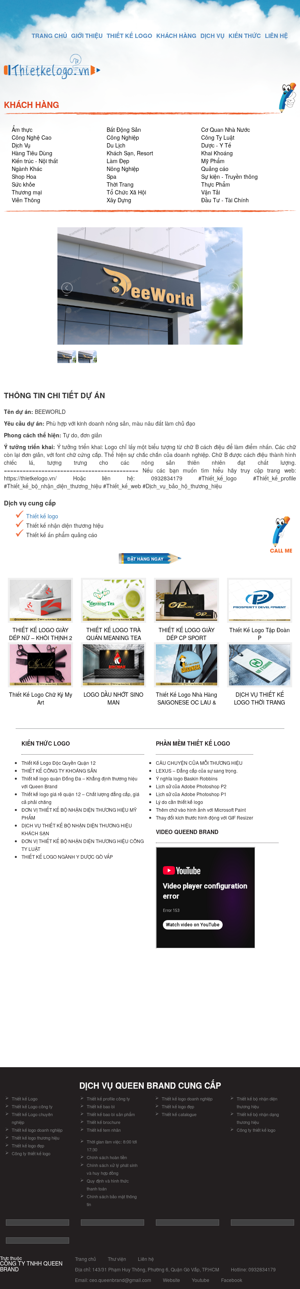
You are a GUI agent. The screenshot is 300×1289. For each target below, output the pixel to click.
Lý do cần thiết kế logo (179, 801)
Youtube (200, 1279)
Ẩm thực (22, 129)
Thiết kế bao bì (101, 1106)
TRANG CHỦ (49, 35)
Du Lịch (116, 145)
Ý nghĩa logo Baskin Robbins (187, 778)
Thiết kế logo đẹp (28, 1145)
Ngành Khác (27, 169)
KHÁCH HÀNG (176, 35)
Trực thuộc (31, 1264)
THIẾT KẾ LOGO (129, 35)
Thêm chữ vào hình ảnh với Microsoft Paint (201, 809)
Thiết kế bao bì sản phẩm (111, 1114)
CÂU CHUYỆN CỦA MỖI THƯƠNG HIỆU (199, 762)
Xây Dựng (119, 200)
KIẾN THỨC (245, 35)
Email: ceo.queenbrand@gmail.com (113, 1279)
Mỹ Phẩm (213, 161)
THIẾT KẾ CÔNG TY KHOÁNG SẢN (59, 770)
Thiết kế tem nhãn (104, 1130)
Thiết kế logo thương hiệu (35, 1137)
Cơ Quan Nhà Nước (225, 129)
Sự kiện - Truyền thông (229, 176)
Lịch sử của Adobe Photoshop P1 (191, 794)
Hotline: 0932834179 (253, 1269)
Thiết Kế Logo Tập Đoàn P (259, 634)
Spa (111, 176)
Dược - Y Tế (216, 145)
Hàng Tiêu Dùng (32, 153)
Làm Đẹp (118, 161)
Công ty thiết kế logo (31, 1153)
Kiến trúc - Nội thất (35, 161)
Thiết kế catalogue (179, 1114)
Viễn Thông (26, 200)
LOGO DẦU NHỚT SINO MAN (113, 698)
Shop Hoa (24, 176)
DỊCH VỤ (212, 35)
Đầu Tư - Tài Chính (225, 200)
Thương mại (27, 192)
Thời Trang (120, 184)
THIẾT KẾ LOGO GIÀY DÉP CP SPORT (186, 634)
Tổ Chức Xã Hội (126, 192)
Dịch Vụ (21, 145)
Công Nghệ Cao (32, 137)
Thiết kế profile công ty (108, 1098)
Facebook (231, 1279)
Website (171, 1279)
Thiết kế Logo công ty (32, 1106)
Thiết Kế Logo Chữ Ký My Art (40, 698)
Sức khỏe (23, 184)
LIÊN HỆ (276, 35)
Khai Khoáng (217, 153)
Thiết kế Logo (25, 1098)
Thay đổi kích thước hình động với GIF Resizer (204, 817)
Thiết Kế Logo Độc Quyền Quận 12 (58, 762)
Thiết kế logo (42, 516)
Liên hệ (146, 1258)
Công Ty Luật (217, 137)
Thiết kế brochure (103, 1122)
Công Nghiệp (123, 137)
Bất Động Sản (124, 129)
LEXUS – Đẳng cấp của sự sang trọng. (197, 770)
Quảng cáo (215, 169)
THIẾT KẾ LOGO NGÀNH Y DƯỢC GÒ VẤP (67, 856)
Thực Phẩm (215, 184)
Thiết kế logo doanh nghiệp (37, 1130)
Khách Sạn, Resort (130, 153)
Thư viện (117, 1258)
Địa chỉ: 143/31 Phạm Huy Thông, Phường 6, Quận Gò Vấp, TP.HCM (147, 1269)
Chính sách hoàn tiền (107, 1157)
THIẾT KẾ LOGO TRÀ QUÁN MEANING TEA (113, 634)
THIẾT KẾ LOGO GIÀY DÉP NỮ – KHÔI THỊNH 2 (40, 634)
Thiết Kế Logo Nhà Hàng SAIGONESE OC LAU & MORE (186, 702)
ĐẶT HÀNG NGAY (145, 559)
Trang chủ (85, 1258)
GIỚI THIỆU (87, 35)
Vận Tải (210, 192)
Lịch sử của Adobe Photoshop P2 (191, 786)
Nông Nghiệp (123, 169)
